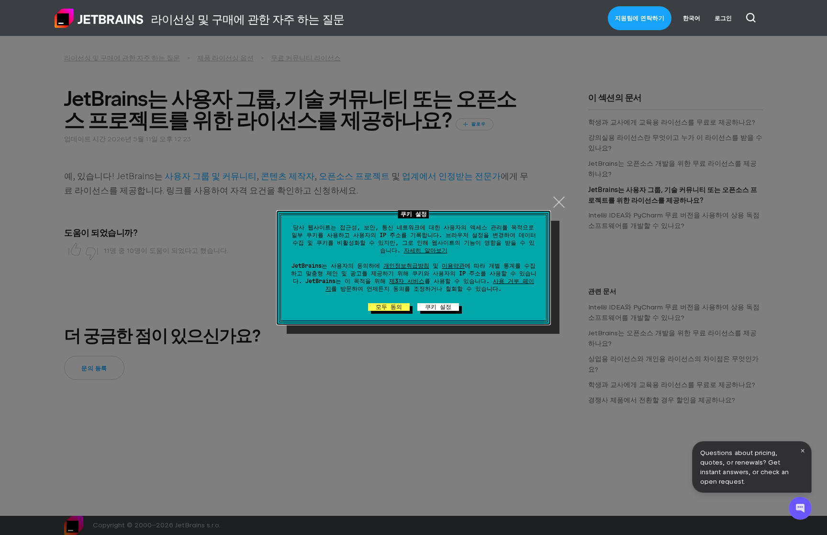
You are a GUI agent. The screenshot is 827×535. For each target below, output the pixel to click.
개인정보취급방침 (406, 266)
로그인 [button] (723, 18)
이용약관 (453, 266)
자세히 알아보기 (425, 250)
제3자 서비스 (407, 281)
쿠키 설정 (438, 307)
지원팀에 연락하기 (640, 18)
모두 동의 (389, 307)
